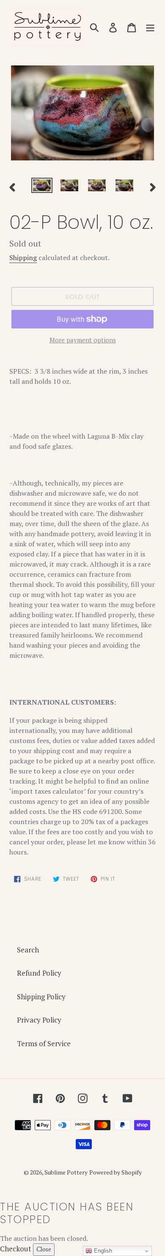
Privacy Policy (39, 1020)
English (102, 1251)
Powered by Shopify (115, 1172)
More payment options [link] (83, 340)
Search (28, 950)
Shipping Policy (41, 996)
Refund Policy (39, 973)
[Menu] (150, 27)
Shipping (23, 257)
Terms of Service (44, 1043)
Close (43, 1249)
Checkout (15, 1248)
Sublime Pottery (66, 1172)
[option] (42, 187)
